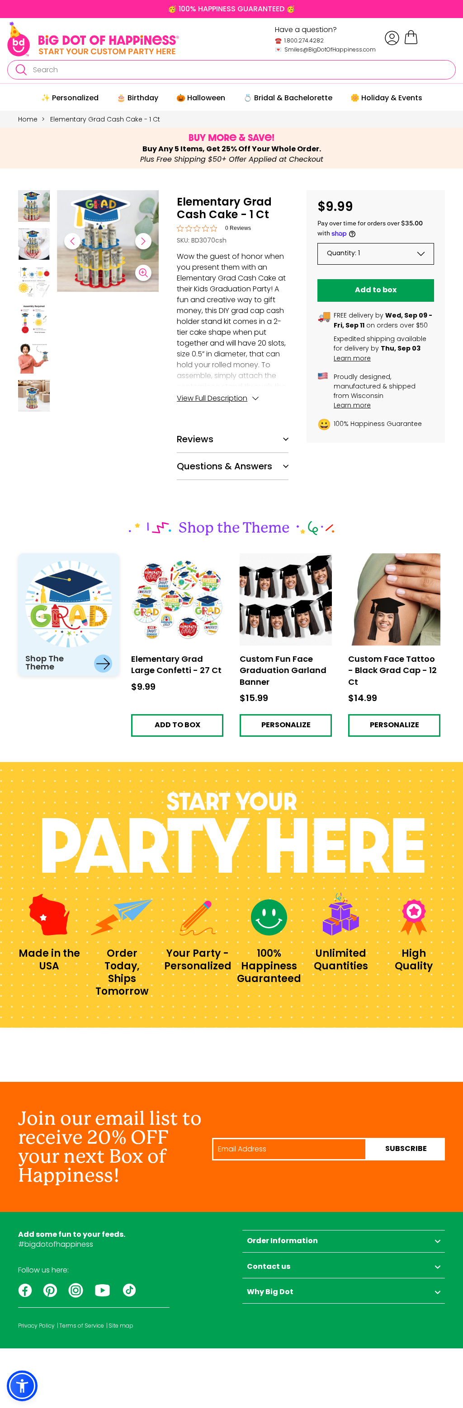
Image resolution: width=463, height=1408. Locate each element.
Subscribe (406, 1149)
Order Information (282, 1241)
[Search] (21, 70)
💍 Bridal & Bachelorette (287, 98)
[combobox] (231, 70)
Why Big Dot (270, 1292)
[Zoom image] (143, 273)
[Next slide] (143, 241)
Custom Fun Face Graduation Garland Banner (276, 564)
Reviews (195, 439)
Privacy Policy (36, 1325)
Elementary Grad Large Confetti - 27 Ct (171, 561)
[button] (34, 207)
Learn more (352, 358)
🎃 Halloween (200, 98)
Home (28, 119)
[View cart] (411, 42)
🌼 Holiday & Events (386, 98)
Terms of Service (81, 1325)
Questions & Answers (224, 466)
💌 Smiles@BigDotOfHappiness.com (325, 49)
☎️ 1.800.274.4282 (299, 40)
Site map (121, 1325)
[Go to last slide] (72, 241)
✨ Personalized (70, 98)
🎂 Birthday (137, 98)
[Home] (93, 39)
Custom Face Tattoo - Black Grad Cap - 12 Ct (387, 561)
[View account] (392, 38)
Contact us (268, 1267)
